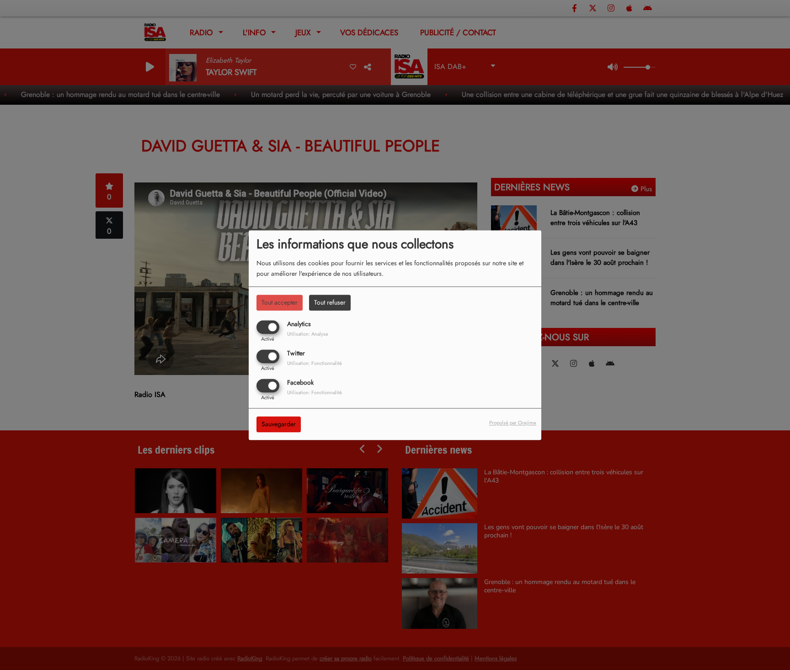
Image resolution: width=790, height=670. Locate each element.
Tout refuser (330, 302)
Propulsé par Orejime (512, 422)
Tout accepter (280, 302)
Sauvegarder (279, 424)
